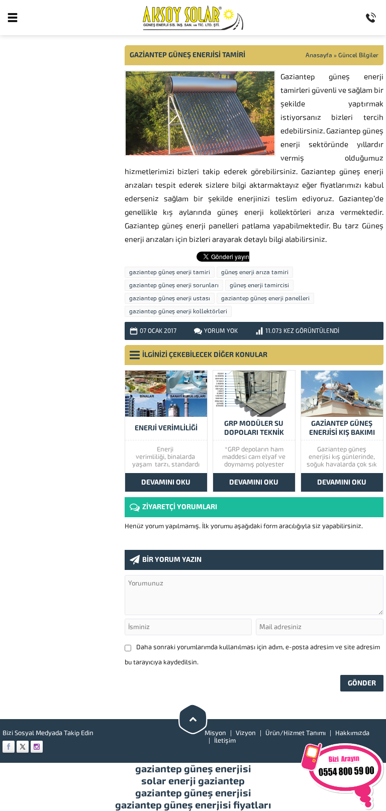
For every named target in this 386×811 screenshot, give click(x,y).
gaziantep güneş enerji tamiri (169, 272)
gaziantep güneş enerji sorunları (174, 285)
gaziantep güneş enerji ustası (169, 298)
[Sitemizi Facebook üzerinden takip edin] (9, 747)
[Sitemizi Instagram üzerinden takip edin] (37, 747)
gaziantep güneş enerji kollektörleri (178, 311)
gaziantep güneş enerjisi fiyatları (193, 805)
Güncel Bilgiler (358, 55)
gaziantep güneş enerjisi (193, 769)
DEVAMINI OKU (165, 482)
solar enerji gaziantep (193, 781)
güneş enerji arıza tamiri (254, 272)
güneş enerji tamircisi (259, 285)
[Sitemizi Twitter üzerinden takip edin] (23, 747)
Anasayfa (319, 55)
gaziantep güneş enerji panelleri (265, 298)
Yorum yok (221, 330)
